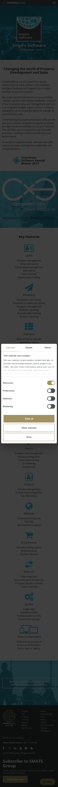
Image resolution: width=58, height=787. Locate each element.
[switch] (51, 390)
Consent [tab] (10, 347)
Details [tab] (29, 347)
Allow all (29, 418)
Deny (29, 437)
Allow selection (29, 428)
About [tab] (47, 347)
